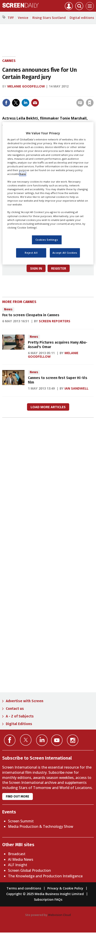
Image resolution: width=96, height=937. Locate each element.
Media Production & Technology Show (40, 826)
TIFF (11, 17)
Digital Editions (19, 724)
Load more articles (48, 407)
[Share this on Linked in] (25, 103)
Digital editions (82, 17)
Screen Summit (21, 821)
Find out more (17, 796)
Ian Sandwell (76, 388)
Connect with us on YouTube (57, 740)
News (8, 309)
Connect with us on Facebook (9, 740)
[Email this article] (35, 103)
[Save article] (90, 103)
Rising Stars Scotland (49, 17)
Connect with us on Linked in (42, 740)
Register (58, 268)
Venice (23, 17)
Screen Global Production (29, 870)
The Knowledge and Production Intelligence (45, 876)
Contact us (15, 708)
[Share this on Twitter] (16, 103)
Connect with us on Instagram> (72, 740)
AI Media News (20, 859)
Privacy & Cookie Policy (65, 888)
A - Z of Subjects (20, 716)
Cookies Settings (46, 239)
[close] (93, 93)
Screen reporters (54, 321)
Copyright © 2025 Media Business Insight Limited (45, 894)
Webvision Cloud (59, 915)
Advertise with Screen (24, 701)
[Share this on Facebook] (6, 103)
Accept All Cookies (64, 252)
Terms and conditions (23, 888)
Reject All (31, 252)
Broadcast (16, 853)
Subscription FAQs (48, 899)
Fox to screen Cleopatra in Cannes (30, 315)
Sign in (31, 93)
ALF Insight (17, 864)
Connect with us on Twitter (26, 740)
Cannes (9, 61)
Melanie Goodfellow (26, 86)
